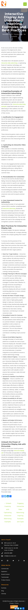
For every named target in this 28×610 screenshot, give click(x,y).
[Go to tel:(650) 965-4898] (14, 553)
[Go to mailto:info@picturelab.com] (14, 556)
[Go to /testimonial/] (14, 577)
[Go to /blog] (14, 591)
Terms (16, 603)
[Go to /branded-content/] (14, 574)
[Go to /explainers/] (14, 571)
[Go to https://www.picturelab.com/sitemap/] (14, 594)
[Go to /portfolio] (14, 588)
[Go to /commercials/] (14, 569)
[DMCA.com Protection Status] (14, 607)
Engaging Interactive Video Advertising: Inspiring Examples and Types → (20, 503)
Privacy (12, 603)
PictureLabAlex (18, 34)
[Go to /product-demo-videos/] (14, 580)
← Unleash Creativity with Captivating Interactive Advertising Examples (7, 503)
